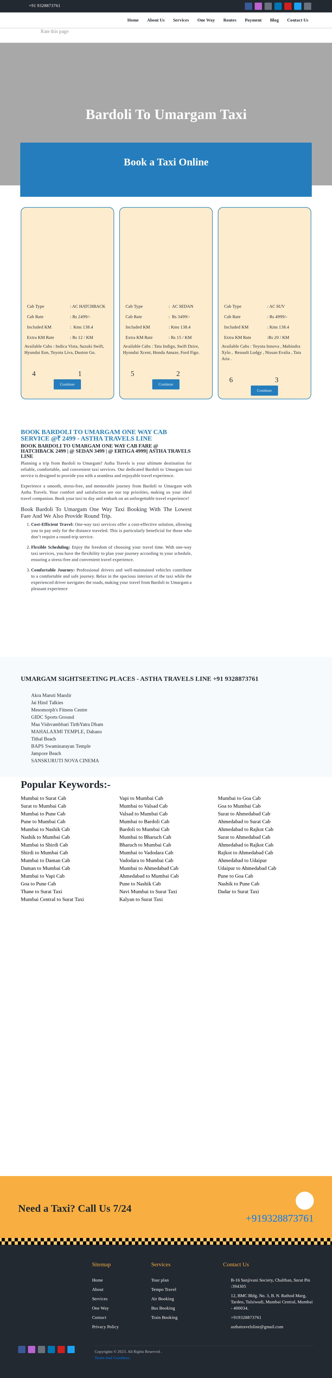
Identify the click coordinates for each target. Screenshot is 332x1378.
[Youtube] (288, 6)
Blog (274, 20)
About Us (156, 20)
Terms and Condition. (112, 1358)
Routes (230, 20)
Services (181, 20)
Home (133, 20)
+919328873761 (280, 1218)
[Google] (268, 6)
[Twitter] (297, 6)
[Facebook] (248, 6)
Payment (253, 20)
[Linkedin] (278, 6)
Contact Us (297, 20)
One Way (206, 20)
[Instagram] (258, 6)
